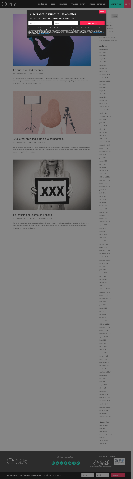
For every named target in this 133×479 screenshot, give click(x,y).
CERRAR (103, 12)
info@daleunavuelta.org (98, 32)
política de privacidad (44, 33)
